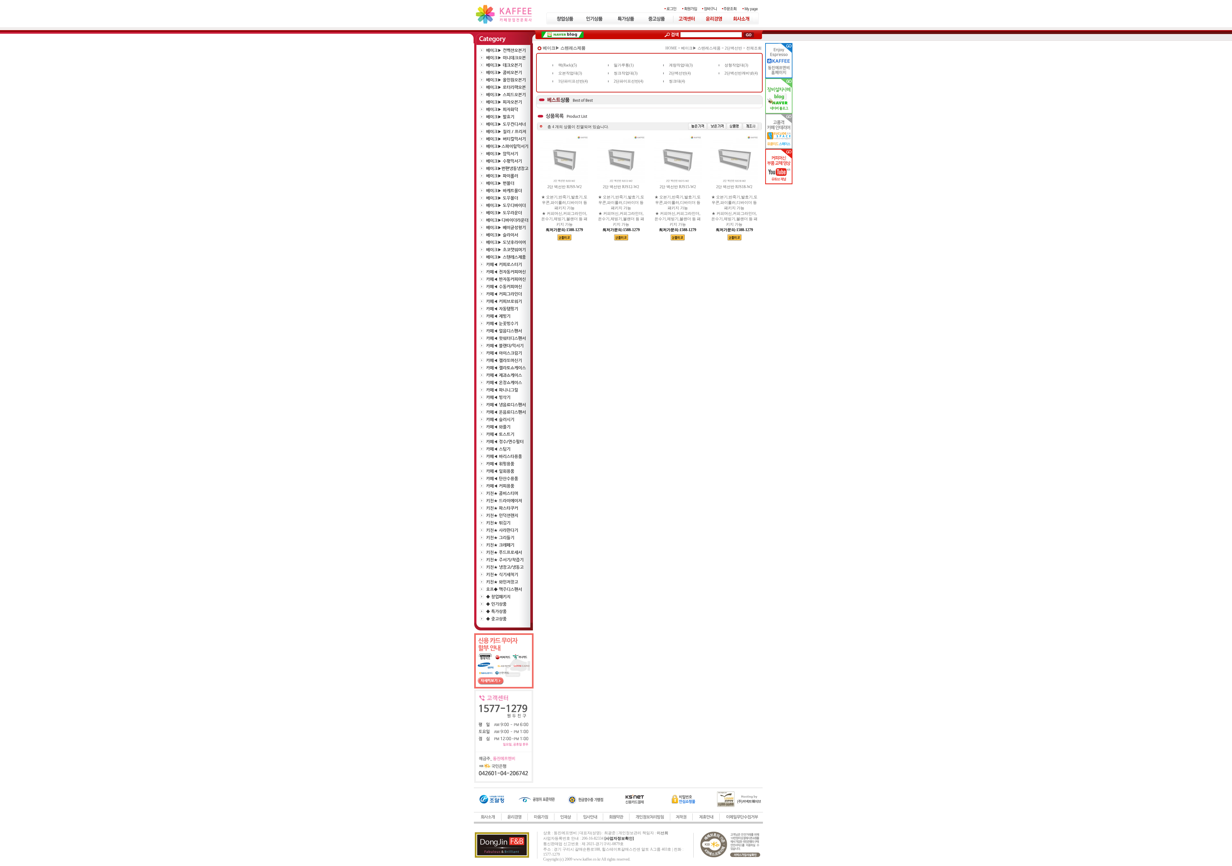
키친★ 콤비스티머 (502, 493)
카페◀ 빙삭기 (498, 397)
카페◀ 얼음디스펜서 (504, 330)
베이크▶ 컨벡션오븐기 (506, 50)
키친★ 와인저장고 (502, 581)
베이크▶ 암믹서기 (502, 153)
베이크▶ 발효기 (500, 116)
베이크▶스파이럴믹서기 (507, 146)
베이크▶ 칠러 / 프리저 (506, 131)
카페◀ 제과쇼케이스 (504, 375)
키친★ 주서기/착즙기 (505, 559)
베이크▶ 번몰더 (500, 183)
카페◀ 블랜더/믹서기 (505, 345)
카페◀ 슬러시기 (500, 419)
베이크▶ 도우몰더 (502, 197)
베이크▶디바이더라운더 (507, 220)
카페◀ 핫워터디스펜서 (506, 338)
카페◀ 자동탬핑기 (502, 308)
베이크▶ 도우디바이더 (506, 205)
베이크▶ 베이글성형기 (506, 227)
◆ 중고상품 (496, 618)
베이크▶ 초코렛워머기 (506, 249)
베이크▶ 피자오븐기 (504, 102)
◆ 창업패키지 (498, 596)
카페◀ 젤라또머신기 (504, 360)
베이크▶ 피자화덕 (502, 109)
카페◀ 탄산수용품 (502, 478)
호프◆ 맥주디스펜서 (504, 589)
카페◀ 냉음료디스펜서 (506, 404)
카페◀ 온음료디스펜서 (506, 412)
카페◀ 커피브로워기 (504, 301)
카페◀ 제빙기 (498, 316)
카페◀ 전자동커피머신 (506, 271)
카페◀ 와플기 (498, 426)
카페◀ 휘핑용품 (500, 463)
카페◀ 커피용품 (500, 485)
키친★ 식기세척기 (502, 574)
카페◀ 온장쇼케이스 (504, 382)
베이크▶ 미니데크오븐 (506, 57)
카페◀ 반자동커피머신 (506, 279)
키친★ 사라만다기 (502, 530)
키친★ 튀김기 (498, 522)
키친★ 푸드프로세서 (504, 552)
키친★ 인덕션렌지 (502, 515)
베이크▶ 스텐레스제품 (506, 257)
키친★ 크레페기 (500, 544)
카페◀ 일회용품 (500, 471)
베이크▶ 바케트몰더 (504, 190)
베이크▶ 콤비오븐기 (504, 72)
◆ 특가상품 (496, 611)
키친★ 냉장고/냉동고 (505, 567)
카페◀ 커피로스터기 (504, 264)
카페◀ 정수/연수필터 (505, 441)
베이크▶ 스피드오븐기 (506, 94)
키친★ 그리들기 (500, 537)
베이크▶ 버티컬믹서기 (506, 138)
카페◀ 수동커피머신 (504, 286)
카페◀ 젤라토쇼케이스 (506, 367)
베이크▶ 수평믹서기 (504, 161)
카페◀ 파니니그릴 (502, 389)
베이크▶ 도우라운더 (504, 212)
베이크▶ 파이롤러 (502, 175)
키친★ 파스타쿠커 (502, 508)
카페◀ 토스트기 (500, 434)
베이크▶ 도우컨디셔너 (506, 124)
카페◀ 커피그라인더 (504, 293)
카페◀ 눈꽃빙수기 (502, 323)
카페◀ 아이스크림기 (504, 353)
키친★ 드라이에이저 (504, 500)
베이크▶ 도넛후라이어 (506, 242)
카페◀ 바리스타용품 (504, 456)
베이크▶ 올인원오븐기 (506, 79)
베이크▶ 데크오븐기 (504, 65)
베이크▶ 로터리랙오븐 (506, 87)
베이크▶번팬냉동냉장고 (507, 168)
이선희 (662, 833)
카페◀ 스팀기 (498, 448)
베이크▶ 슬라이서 (502, 234)
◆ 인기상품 (496, 604)
